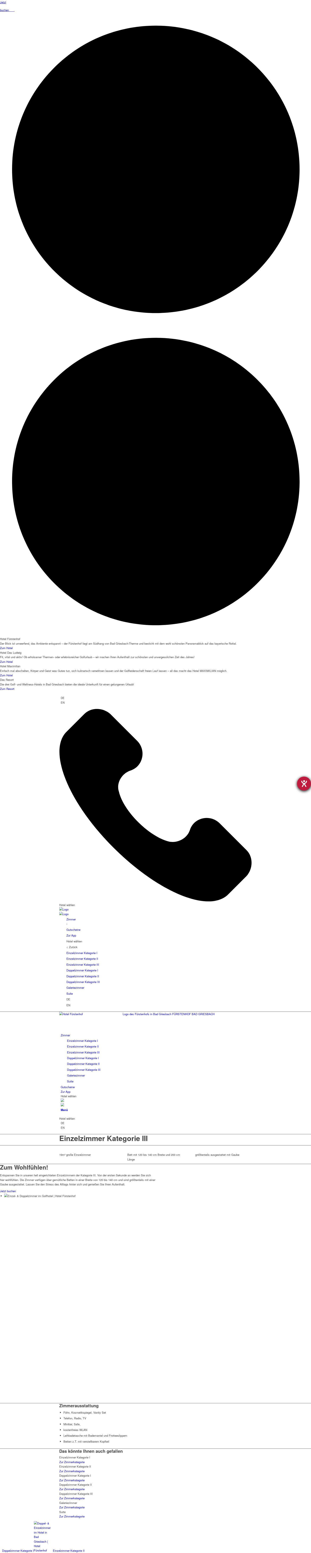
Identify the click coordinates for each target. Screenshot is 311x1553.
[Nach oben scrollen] (86, 1550)
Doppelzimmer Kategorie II (82, 976)
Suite (69, 993)
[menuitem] (156, 1058)
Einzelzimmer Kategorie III (82, 965)
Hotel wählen (67, 905)
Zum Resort (7, 689)
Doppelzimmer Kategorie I (82, 970)
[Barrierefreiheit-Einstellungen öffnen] (304, 784)
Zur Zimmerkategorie (72, 1462)
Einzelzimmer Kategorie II (82, 959)
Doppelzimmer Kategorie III (83, 982)
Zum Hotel (6, 648)
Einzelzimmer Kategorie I (81, 953)
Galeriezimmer (75, 988)
